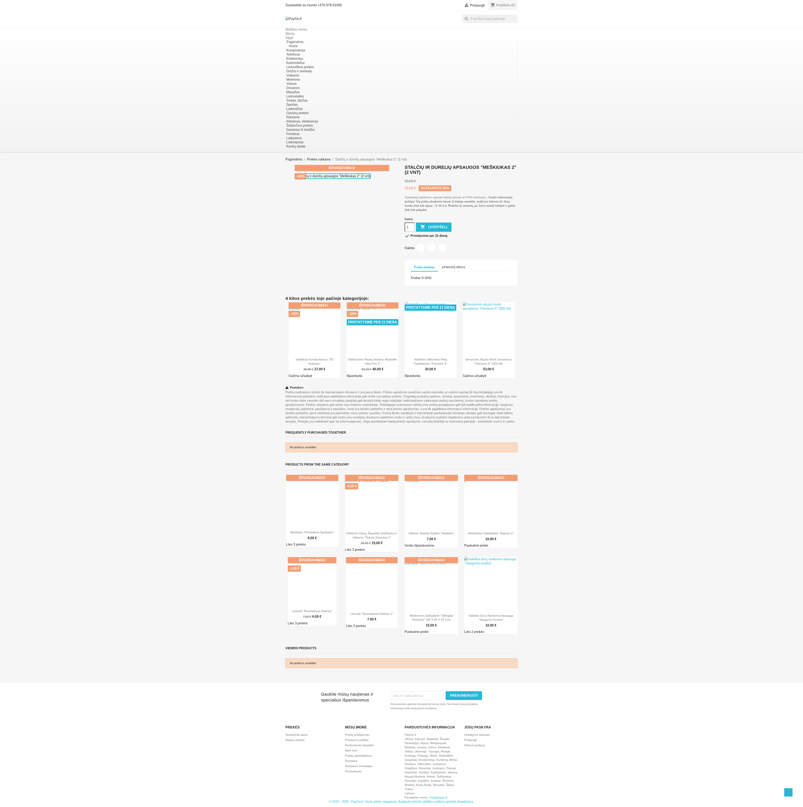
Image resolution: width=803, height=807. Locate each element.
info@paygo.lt (438, 797)
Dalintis (420, 247)
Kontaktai (351, 760)
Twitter (431, 247)
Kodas (416, 278)
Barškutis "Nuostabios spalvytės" (312, 532)
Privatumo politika (356, 740)
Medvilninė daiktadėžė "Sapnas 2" (491, 533)
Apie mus (351, 750)
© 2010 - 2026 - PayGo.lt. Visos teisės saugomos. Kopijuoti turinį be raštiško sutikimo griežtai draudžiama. (401, 801)
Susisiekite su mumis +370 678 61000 (313, 5)
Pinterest (442, 247)
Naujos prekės (294, 740)
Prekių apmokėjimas (358, 755)
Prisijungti (470, 740)
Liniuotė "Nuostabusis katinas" (312, 611)
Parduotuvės (353, 771)
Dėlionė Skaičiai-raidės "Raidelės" (431, 533)
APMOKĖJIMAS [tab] (453, 267)
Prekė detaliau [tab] (424, 267)
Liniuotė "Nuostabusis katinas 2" (371, 613)
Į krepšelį (433, 226)
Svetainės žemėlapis (358, 766)
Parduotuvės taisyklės (359, 745)
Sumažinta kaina (296, 734)
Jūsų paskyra (477, 727)
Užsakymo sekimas (477, 734)
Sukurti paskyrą (474, 745)
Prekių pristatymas (357, 734)
